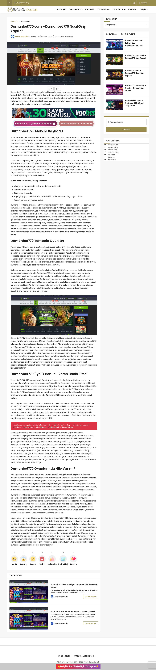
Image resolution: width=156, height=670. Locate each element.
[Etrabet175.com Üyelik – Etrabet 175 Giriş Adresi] (114, 59)
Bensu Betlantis (21, 36)
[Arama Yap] (134, 3)
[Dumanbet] (53, 113)
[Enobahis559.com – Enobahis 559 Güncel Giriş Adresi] (114, 104)
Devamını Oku (90, 597)
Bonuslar (132, 9)
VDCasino (111, 160)
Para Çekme (103, 9)
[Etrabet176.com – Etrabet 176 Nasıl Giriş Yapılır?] (114, 74)
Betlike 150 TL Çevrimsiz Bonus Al (33, 123)
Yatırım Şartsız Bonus (85, 656)
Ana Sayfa (61, 9)
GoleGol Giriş (112, 152)
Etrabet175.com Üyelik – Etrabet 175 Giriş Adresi (135, 56)
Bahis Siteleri (64, 656)
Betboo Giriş (112, 147)
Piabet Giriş (112, 150)
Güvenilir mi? (76, 9)
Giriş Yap (144, 3)
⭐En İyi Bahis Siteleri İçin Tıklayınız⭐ (78, 666)
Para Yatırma (118, 9)
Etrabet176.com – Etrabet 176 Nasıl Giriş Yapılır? (134, 73)
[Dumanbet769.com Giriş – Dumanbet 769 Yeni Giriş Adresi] (28, 591)
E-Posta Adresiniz (115, 122)
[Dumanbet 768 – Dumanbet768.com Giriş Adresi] (28, 618)
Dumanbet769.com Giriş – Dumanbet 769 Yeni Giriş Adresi (74, 585)
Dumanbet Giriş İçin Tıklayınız (74, 123)
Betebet (111, 154)
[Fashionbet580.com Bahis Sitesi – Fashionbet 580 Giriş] (114, 44)
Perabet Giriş (113, 145)
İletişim (143, 9)
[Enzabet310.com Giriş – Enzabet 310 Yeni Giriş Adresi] (114, 89)
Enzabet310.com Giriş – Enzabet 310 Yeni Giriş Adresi (31, 3)
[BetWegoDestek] (22, 9)
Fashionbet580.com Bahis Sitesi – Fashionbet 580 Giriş (134, 43)
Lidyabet (111, 157)
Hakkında (89, 9)
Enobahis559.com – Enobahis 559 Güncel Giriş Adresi (134, 103)
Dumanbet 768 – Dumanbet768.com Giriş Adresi (73, 611)
